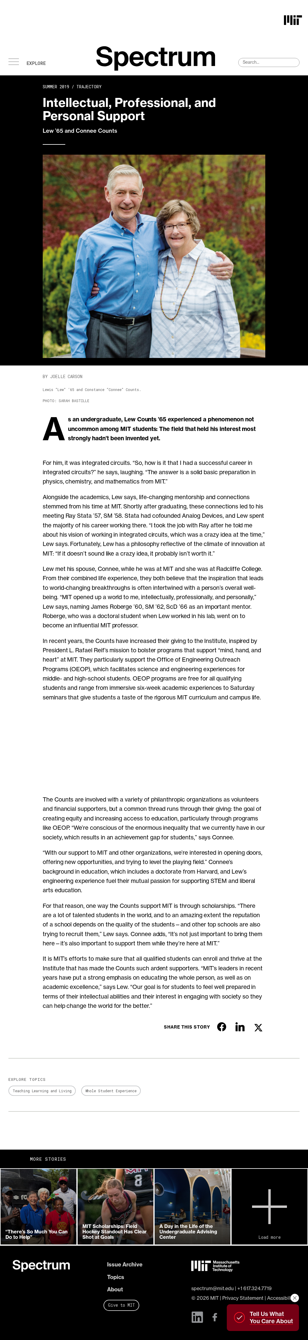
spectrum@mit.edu (212, 1288)
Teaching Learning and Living (42, 1090)
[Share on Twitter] (258, 1026)
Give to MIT (121, 1305)
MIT (214, 1298)
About (115, 1289)
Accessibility (281, 1298)
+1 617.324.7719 (254, 1288)
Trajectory (89, 86)
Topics (115, 1277)
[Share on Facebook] (221, 1026)
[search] (269, 62)
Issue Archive (125, 1264)
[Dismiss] (295, 1298)
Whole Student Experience (111, 1090)
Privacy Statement (242, 1298)
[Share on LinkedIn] (240, 1026)
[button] (38, 1206)
